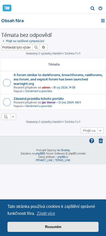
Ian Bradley (63, 150)
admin (46, 87)
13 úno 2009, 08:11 (69, 102)
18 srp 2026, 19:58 (64, 87)
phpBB (39, 153)
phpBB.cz (63, 156)
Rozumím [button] (53, 227)
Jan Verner (49, 102)
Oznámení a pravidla (38, 91)
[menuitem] (92, 9)
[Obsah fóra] (12, 6)
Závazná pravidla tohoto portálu (39, 98)
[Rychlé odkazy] (103, 20)
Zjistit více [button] (46, 213)
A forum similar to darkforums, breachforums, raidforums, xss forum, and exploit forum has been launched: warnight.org (58, 79)
